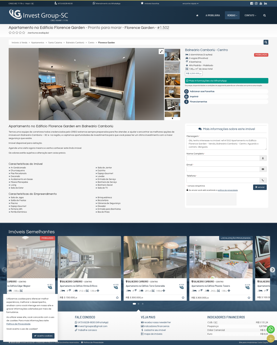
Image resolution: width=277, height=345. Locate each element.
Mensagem (193, 136)
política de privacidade (228, 190)
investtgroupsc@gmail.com (92, 326)
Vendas (231, 15)
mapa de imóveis (153, 334)
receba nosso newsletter (157, 322)
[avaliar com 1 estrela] (10, 32)
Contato (249, 15)
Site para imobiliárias (248, 342)
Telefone (191, 176)
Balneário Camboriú (200, 50)
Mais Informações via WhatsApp (208, 80)
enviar (261, 187)
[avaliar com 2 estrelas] (13, 32)
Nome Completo (195, 154)
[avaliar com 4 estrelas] (20, 32)
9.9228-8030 (65, 4)
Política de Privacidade (94, 342)
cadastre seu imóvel (155, 330)
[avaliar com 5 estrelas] (23, 32)
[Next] (272, 269)
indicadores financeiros (156, 326)
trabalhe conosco (87, 330)
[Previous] (4, 269)
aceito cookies (44, 336)
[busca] (264, 15)
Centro (222, 50)
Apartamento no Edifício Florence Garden (47, 28)
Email (189, 165)
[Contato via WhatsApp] (271, 329)
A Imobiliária (213, 15)
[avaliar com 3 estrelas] (16, 32)
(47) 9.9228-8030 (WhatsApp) (93, 322)
